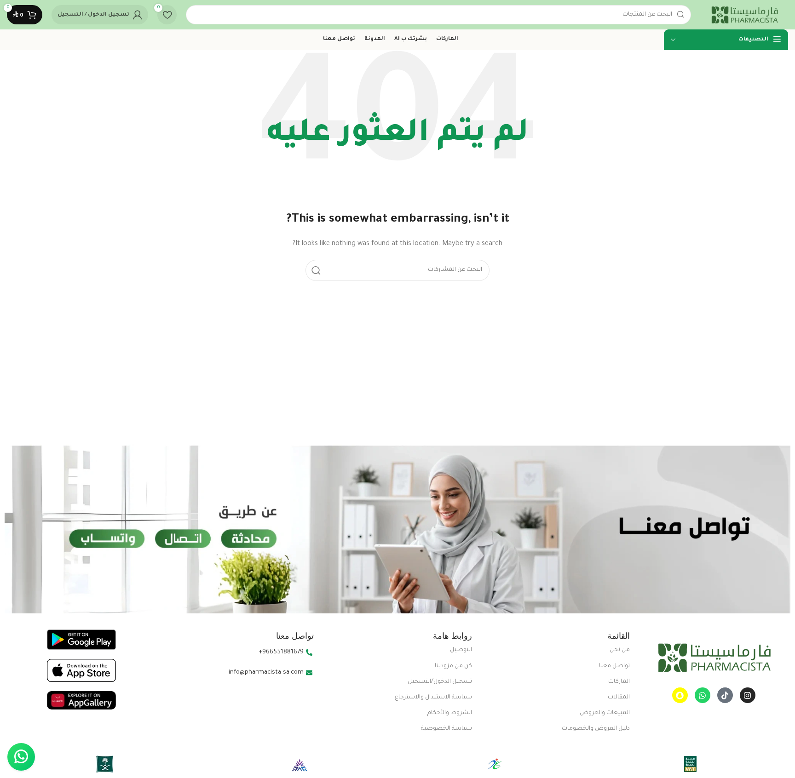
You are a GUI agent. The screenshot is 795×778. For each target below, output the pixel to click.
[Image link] (713, 657)
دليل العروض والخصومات (596, 729)
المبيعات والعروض (605, 713)
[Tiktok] (725, 695)
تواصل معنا (614, 666)
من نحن (620, 650)
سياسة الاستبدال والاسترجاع (433, 697)
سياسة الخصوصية (446, 729)
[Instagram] (747, 695)
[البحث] (316, 270)
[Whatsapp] (702, 695)
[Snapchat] (680, 695)
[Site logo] (744, 14)
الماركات (619, 682)
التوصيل (461, 650)
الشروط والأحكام (449, 713)
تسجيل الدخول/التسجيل (440, 682)
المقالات (619, 697)
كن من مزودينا (453, 666)
